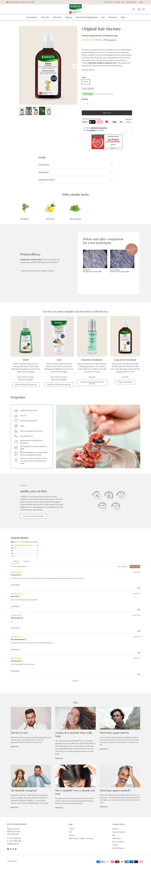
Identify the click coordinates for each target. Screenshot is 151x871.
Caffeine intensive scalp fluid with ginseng (92, 383)
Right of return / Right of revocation (81, 838)
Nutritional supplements (86, 17)
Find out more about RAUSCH (33, 516)
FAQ (123, 2)
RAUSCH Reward (118, 848)
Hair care (45, 17)
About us (113, 17)
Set (103, 17)
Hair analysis (116, 2)
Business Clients (118, 842)
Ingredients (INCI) (47, 180)
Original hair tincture (125, 382)
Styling (68, 17)
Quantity (85, 99)
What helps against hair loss (114, 732)
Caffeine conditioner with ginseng (59, 385)
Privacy (71, 835)
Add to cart (107, 113)
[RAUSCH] (75, 8)
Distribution (116, 838)
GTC (70, 832)
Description (44, 165)
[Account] (138, 9)
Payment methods (118, 832)
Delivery (115, 829)
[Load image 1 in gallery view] (48, 65)
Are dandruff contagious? (24, 790)
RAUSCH (14, 861)
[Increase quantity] (92, 103)
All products (31, 17)
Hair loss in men (19, 732)
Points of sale (107, 2)
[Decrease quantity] (83, 103)
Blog (123, 17)
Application (44, 172)
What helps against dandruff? (115, 790)
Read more (14, 746)
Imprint (71, 829)
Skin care (57, 17)
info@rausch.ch (13, 844)
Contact (115, 845)
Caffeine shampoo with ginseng (26, 385)
